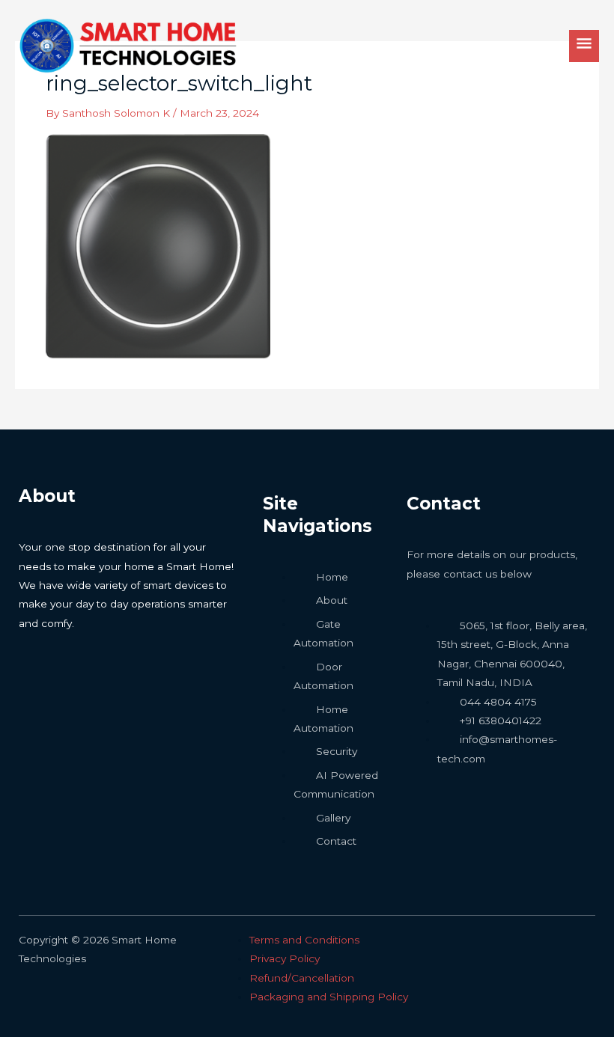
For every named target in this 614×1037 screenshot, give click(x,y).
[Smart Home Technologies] (127, 46)
